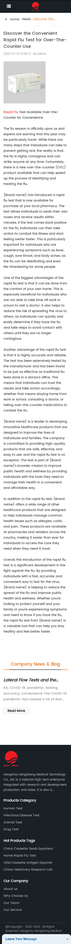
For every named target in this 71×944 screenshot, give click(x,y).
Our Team (11, 903)
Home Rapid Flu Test (20, 855)
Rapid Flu (11, 112)
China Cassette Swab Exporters (28, 848)
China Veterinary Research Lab (28, 869)
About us (11, 889)
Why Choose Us (16, 895)
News (26, 19)
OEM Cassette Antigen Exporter (28, 862)
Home (14, 19)
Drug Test (11, 829)
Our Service (13, 909)
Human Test (13, 808)
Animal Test (13, 822)
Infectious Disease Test (21, 815)
